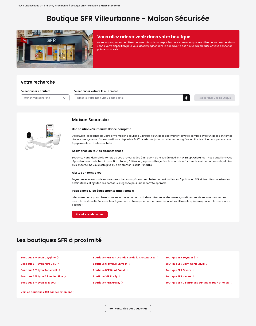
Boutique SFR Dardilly (106, 282)
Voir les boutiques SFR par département (46, 292)
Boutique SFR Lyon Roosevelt (39, 270)
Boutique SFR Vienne (178, 276)
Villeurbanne (61, 5)
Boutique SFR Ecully (105, 276)
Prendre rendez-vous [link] (89, 214)
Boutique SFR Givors (178, 270)
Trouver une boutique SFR (30, 5)
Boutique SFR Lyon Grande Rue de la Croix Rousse (124, 257)
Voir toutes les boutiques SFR (128, 308)
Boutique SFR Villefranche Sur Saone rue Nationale (197, 282)
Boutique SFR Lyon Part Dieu (38, 264)
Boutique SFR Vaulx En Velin (110, 264)
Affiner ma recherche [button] (37, 98)
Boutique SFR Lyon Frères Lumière (42, 276)
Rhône (49, 5)
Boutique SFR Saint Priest (109, 270)
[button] (186, 97)
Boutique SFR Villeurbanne (84, 5)
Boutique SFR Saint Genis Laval (185, 264)
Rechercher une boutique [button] (215, 98)
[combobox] (128, 98)
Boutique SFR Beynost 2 (180, 257)
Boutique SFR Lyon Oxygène (38, 257)
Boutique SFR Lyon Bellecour (38, 282)
